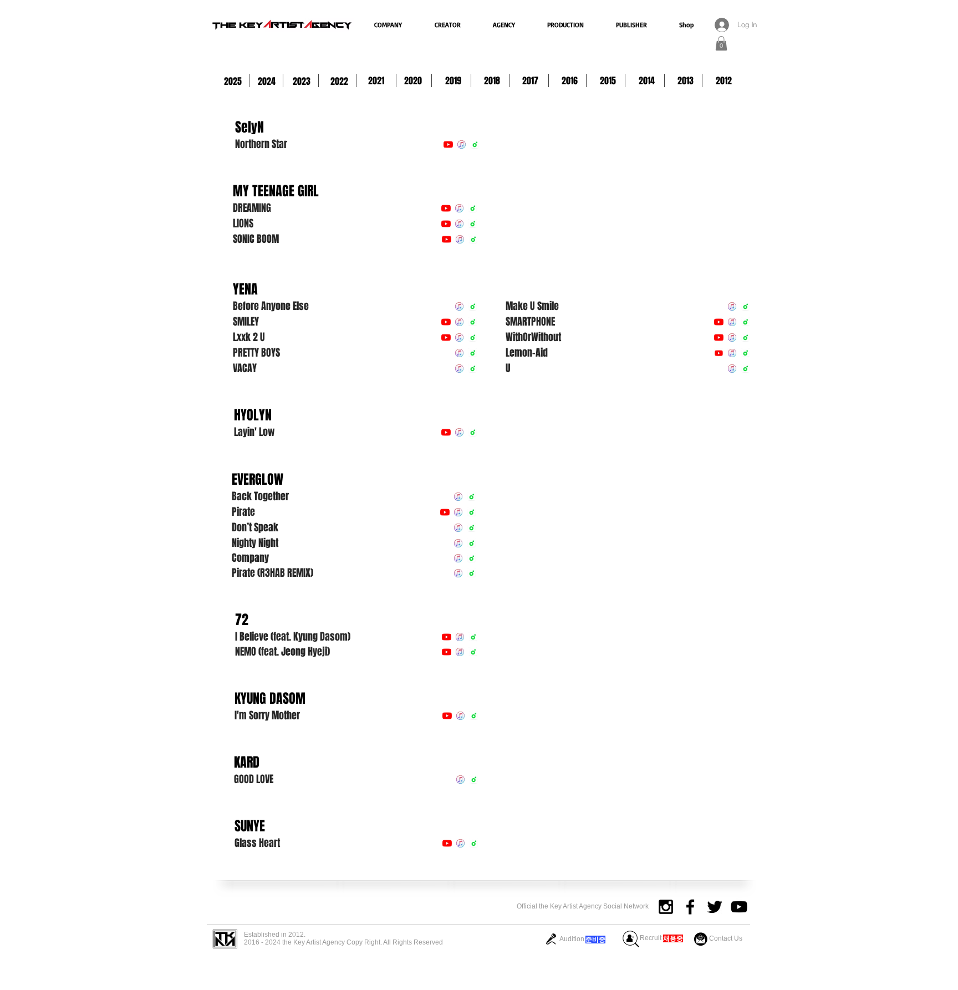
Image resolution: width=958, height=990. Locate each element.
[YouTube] (448, 144)
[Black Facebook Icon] (690, 907)
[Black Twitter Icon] (715, 907)
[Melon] (475, 144)
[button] (721, 43)
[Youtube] (718, 353)
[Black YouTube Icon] (739, 907)
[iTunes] (461, 144)
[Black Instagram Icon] (666, 907)
